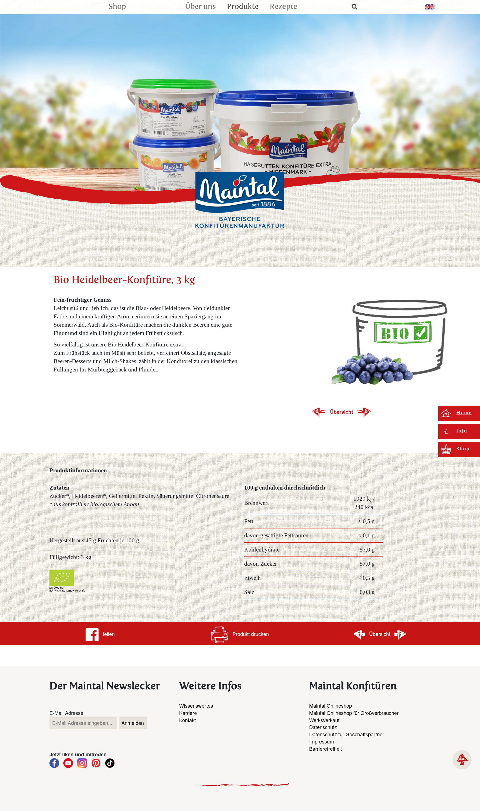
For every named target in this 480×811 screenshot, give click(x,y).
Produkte (243, 7)
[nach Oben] (462, 759)
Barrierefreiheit (325, 748)
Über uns (200, 7)
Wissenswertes (196, 705)
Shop (117, 7)
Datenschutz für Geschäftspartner (346, 734)
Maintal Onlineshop (330, 705)
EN (429, 7)
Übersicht (342, 411)
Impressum (321, 741)
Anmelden (132, 722)
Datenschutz (323, 726)
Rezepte (283, 7)
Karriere (188, 712)
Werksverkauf (324, 719)
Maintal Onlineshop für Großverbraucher (354, 712)
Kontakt (187, 719)
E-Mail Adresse (66, 712)
